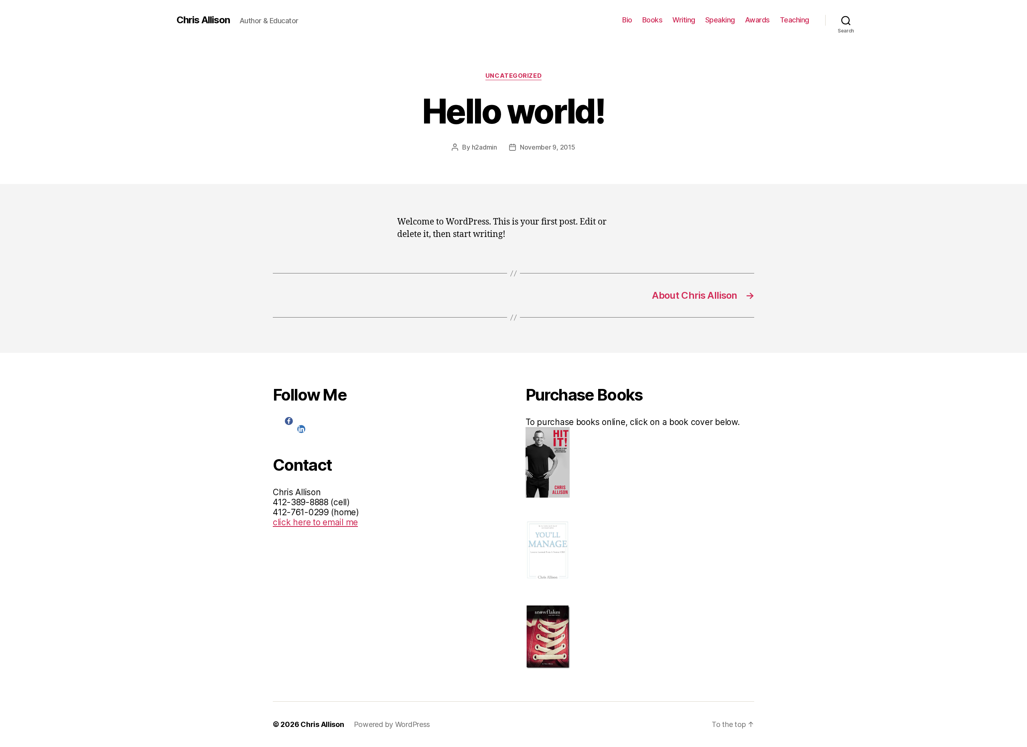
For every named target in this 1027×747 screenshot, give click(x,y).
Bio (627, 20)
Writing (683, 20)
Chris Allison (203, 20)
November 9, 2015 (547, 147)
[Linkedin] (301, 429)
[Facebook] (289, 421)
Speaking (720, 20)
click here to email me (315, 522)
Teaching (794, 20)
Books (652, 20)
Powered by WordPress (392, 724)
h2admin (484, 147)
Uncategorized (513, 75)
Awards (757, 20)
